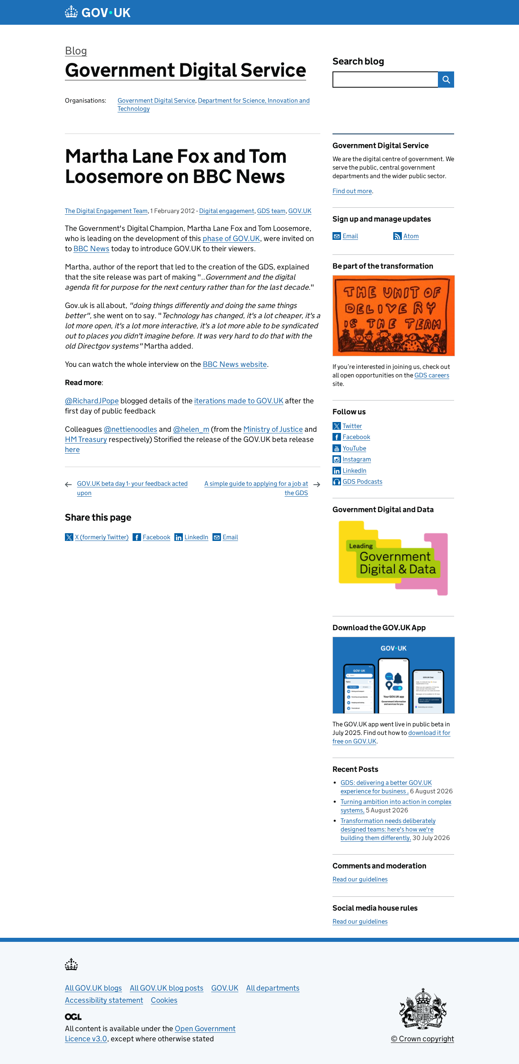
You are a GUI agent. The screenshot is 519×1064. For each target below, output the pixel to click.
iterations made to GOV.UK (238, 400)
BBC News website (235, 364)
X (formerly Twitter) (102, 537)
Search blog (358, 61)
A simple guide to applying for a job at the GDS (256, 488)
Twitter (352, 426)
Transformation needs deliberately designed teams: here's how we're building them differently (388, 829)
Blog (76, 50)
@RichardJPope (92, 400)
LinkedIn (196, 537)
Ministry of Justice (273, 429)
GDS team (271, 211)
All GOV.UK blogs (93, 988)
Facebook (156, 537)
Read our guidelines (360, 879)
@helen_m (191, 429)
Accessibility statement (104, 1000)
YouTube (354, 448)
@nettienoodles (130, 429)
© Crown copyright (422, 1038)
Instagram (357, 459)
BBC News (91, 248)
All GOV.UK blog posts (167, 988)
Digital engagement (226, 211)
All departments (273, 988)
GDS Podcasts (362, 481)
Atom (411, 236)
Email (230, 537)
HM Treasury (86, 439)
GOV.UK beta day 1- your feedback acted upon (132, 488)
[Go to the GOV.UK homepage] (98, 12)
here (72, 449)
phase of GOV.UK (231, 238)
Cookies (164, 1000)
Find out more (352, 191)
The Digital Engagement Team (106, 211)
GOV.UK (299, 211)
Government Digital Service (185, 70)
